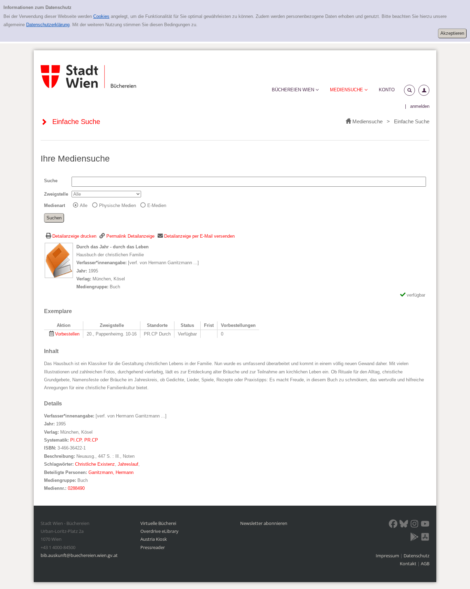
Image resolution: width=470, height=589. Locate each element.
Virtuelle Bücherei (158, 523)
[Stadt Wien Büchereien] (88, 76)
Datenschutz (416, 555)
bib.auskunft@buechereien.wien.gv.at (79, 555)
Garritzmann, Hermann (110, 472)
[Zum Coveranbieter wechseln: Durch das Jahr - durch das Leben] (59, 259)
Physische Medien (117, 205)
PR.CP (91, 440)
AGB (425, 563)
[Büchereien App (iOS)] (425, 538)
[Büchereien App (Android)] (414, 538)
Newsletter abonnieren (263, 523)
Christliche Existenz (95, 464)
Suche (50, 180)
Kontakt (408, 563)
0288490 (76, 488)
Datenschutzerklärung (48, 24)
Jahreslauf (128, 464)
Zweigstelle (56, 194)
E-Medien (156, 205)
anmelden (419, 106)
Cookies (101, 16)
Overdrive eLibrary (159, 531)
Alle (83, 205)
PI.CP (76, 440)
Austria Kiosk (153, 539)
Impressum (388, 555)
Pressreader (152, 547)
